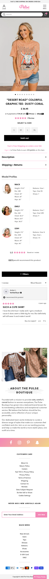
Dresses (24, 542)
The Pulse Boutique (30, 577)
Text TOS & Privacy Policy (24, 472)
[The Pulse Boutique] (24, 7)
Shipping (24, 480)
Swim (24, 537)
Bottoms (24, 545)
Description (8, 157)
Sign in (7, 150)
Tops (24, 539)
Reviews (24, 486)
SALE (24, 557)
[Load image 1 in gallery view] (24, 54)
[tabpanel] (24, 54)
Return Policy (25, 466)
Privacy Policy (24, 475)
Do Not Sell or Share (24, 492)
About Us (24, 463)
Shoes (24, 548)
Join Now (41, 514)
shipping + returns (12, 164)
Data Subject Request (24, 489)
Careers (24, 469)
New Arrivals (24, 534)
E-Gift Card (24, 554)
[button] (24, 118)
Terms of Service (24, 478)
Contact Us (25, 483)
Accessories (24, 551)
